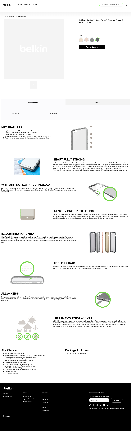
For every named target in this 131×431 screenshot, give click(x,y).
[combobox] (111, 4)
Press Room (45, 402)
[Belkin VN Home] (7, 4)
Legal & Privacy (114, 408)
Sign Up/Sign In (7, 396)
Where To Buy (46, 413)
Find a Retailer (92, 47)
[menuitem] (19, 6)
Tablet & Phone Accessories (18, 16)
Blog (43, 405)
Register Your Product (29, 399)
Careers (44, 407)
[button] (126, 4)
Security (122, 408)
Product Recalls (27, 401)
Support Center (27, 396)
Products (7, 16)
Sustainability (46, 410)
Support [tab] (98, 102)
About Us (44, 397)
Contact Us (45, 399)
